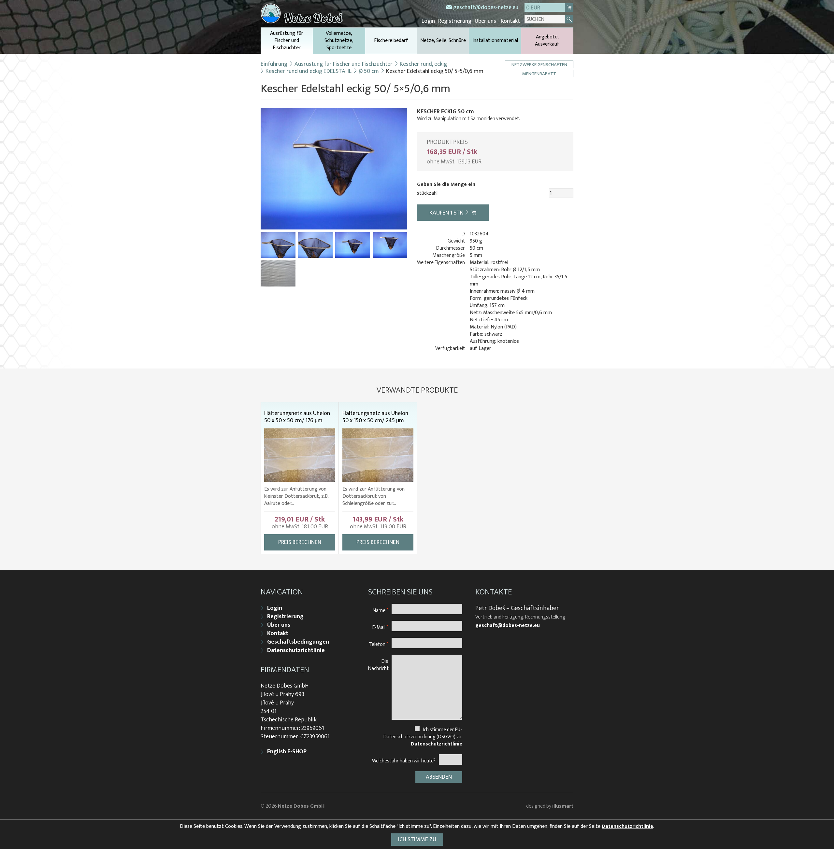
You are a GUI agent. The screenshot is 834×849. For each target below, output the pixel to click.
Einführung (274, 64)
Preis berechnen (299, 542)
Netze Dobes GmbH (301, 806)
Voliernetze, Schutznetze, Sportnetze (338, 40)
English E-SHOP (287, 752)
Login (428, 21)
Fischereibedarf (391, 40)
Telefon (378, 644)
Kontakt (510, 21)
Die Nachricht (378, 664)
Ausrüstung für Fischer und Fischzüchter (286, 40)
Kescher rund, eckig (423, 64)
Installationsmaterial (495, 40)
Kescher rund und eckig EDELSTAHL (309, 71)
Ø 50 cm (369, 71)
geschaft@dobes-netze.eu (485, 7)
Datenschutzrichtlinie (296, 650)
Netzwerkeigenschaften (539, 64)
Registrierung (454, 21)
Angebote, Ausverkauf (547, 41)
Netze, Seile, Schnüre (443, 40)
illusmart (562, 806)
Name (380, 610)
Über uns (485, 21)
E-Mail (380, 627)
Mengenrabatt (539, 73)
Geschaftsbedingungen (298, 642)
